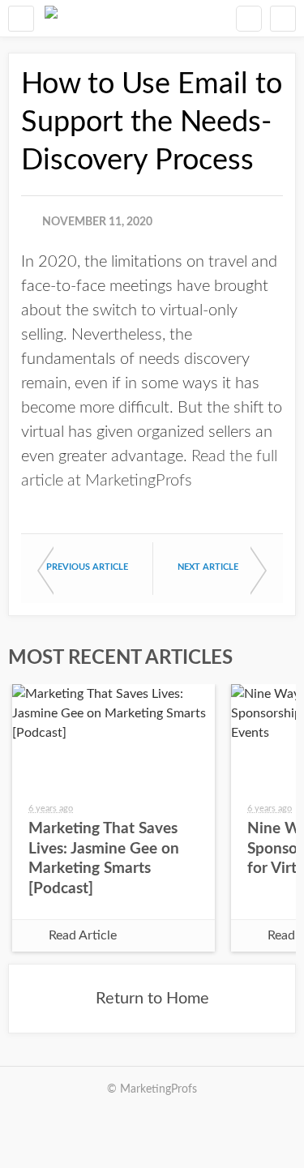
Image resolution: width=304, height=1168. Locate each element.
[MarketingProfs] (51, 18)
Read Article (83, 935)
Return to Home (152, 998)
